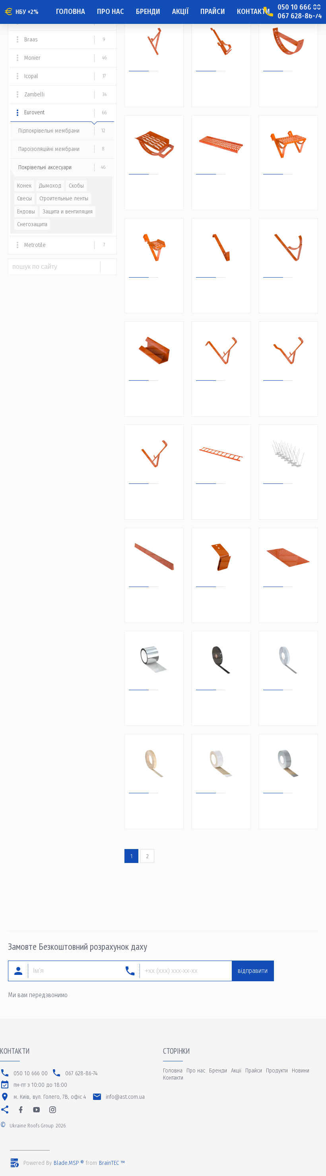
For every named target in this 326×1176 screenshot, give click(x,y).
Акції (180, 11)
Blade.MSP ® (69, 1163)
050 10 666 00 (299, 7)
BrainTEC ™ (112, 1163)
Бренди (148, 11)
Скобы (76, 185)
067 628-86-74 (299, 16)
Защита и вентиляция (68, 211)
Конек (24, 185)
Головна (70, 11)
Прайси (212, 11)
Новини (300, 1070)
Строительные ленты (63, 198)
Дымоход (50, 185)
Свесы (24, 198)
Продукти (277, 1070)
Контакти (253, 11)
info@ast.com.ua (125, 1097)
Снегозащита (32, 224)
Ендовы (26, 211)
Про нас (110, 11)
